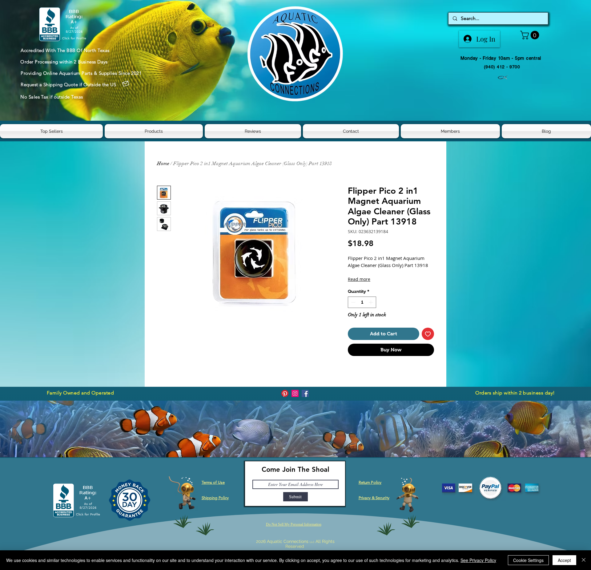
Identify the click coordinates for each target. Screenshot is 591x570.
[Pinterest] (284, 393)
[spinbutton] (362, 302)
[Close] (583, 560)
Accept (564, 560)
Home (163, 163)
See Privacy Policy (478, 560)
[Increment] (371, 302)
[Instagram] (295, 393)
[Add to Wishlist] (428, 334)
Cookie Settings (528, 560)
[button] (530, 35)
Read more (359, 279)
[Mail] (125, 83)
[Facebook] (305, 393)
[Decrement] (352, 302)
